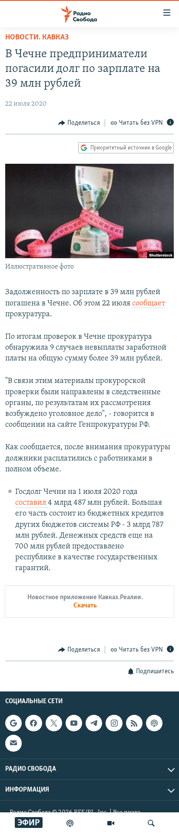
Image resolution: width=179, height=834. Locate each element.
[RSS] (134, 723)
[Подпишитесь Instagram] (114, 723)
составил (31, 503)
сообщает (148, 304)
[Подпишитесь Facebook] (33, 723)
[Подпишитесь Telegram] (94, 723)
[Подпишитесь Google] (13, 723)
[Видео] (111, 823)
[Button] (79, 123)
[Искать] (151, 823)
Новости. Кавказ (37, 38)
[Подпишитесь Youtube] (74, 723)
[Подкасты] (154, 723)
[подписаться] (13, 743)
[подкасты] (70, 823)
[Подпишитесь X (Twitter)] (54, 723)
